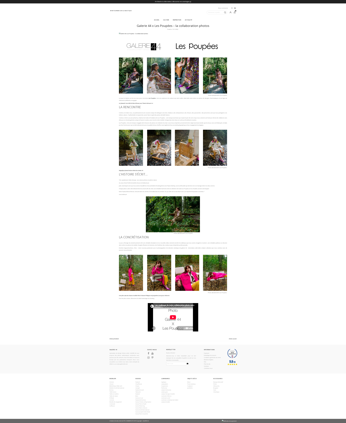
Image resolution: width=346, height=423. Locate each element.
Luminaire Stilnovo (166, 396)
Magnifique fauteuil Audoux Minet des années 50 (131, 170)
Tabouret (137, 392)
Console (111, 400)
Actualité (188, 20)
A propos (206, 366)
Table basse (112, 392)
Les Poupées (152, 98)
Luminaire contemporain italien (169, 400)
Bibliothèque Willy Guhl (115, 386)
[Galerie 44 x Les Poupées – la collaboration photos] (133, 33)
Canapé (137, 388)
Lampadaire (164, 384)
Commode (112, 404)
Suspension (164, 386)
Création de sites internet (116, 421)
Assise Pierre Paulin (140, 404)
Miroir (188, 382)
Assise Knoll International (142, 410)
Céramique (216, 392)
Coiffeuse (112, 406)
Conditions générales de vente (212, 357)
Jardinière (190, 388)
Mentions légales (208, 359)
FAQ (205, 362)
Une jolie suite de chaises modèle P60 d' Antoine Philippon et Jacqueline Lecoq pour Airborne (144, 295)
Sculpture (190, 386)
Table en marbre (114, 394)
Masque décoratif (218, 382)
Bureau (111, 390)
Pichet (215, 384)
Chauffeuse (138, 384)
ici (190, 2)
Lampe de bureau (166, 390)
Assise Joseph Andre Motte (142, 412)
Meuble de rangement (115, 402)
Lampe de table (165, 402)
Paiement (206, 353)
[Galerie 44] (173, 10)
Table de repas (113, 396)
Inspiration (177, 20)
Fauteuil (137, 382)
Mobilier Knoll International (116, 388)
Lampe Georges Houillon (168, 394)
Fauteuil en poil (139, 390)
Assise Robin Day (140, 406)
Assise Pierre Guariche (141, 414)
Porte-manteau (191, 384)
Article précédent (114, 339)
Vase (214, 390)
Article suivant (233, 339)
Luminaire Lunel (165, 398)
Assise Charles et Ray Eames (143, 402)
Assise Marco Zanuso (141, 408)
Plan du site (207, 364)
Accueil (156, 20)
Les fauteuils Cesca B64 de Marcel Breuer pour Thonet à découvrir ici (136, 103)
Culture (166, 20)
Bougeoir (215, 388)
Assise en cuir (139, 398)
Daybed (137, 394)
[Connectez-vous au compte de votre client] (230, 12)
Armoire (111, 382)
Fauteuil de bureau (140, 400)
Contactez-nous (208, 368)
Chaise (137, 386)
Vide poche (216, 386)
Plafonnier (164, 388)
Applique (163, 382)
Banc (136, 396)
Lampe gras (164, 392)
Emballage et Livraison (210, 355)
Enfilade (111, 398)
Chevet (111, 384)
